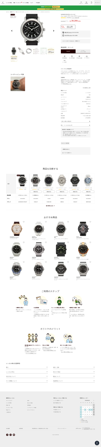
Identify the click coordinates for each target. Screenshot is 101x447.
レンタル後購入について (58, 400)
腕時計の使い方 (66, 149)
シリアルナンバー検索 (31, 407)
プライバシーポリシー (62, 428)
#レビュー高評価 (65, 143)
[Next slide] (53, 30)
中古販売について (57, 409)
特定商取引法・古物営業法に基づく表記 (40, 428)
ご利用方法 (8, 412)
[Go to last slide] (12, 30)
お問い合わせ (78, 428)
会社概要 (8, 428)
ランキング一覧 (9, 407)
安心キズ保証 (30, 402)
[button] (14, 51)
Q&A (28, 400)
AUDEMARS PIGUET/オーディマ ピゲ (68, 14)
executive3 (63, 21)
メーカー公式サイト (68, 152)
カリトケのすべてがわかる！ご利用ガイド (71, 41)
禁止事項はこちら (67, 83)
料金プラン (8, 409)
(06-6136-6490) (72, 32)
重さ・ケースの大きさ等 (66, 125)
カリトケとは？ (9, 400)
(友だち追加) (71, 35)
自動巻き (88, 97)
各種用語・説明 (87, 87)
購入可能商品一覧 (57, 402)
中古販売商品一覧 (57, 411)
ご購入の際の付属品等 (66, 121)
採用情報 (21, 428)
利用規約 (29, 405)
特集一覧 (8, 405)
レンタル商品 (8, 402)
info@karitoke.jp (87, 427)
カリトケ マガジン (31, 409)
